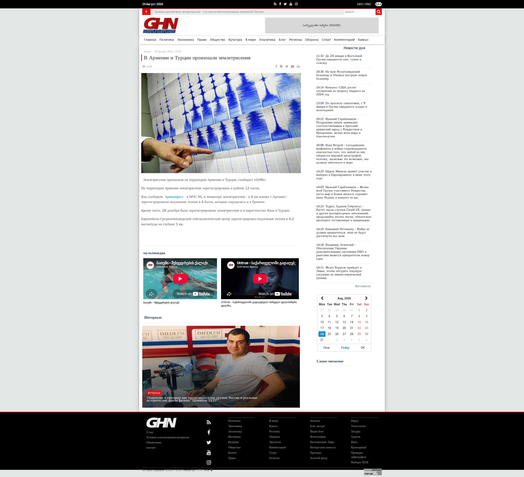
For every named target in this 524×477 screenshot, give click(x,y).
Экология (275, 442)
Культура (235, 40)
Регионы (295, 40)
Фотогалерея (317, 436)
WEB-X (199, 470)
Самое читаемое (330, 361)
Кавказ (363, 40)
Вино (354, 442)
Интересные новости (323, 447)
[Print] (298, 66)
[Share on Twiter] (286, 66)
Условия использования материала (167, 437)
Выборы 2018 (359, 462)
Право (202, 40)
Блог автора (317, 426)
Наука (354, 420)
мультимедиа (154, 253)
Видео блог (317, 431)
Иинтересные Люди (322, 442)
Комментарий (344, 40)
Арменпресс (174, 197)
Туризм (355, 436)
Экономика (185, 40)
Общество (217, 40)
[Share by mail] (292, 66)
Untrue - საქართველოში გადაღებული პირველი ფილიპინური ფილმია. (259, 304)
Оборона (311, 40)
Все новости (362, 286)
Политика (166, 40)
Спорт (326, 40)
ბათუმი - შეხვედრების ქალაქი (161, 302)
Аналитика (267, 40)
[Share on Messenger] (281, 66)
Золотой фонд (318, 458)
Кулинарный (358, 447)
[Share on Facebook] (276, 66)
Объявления (153, 442)
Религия (274, 458)
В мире (250, 40)
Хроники (315, 452)
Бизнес (232, 452)
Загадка (355, 431)
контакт (151, 447)
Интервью (153, 317)
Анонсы (315, 420)
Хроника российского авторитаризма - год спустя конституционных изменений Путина (209, 11)
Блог (282, 40)
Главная (150, 40)
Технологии (358, 426)
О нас (149, 432)
